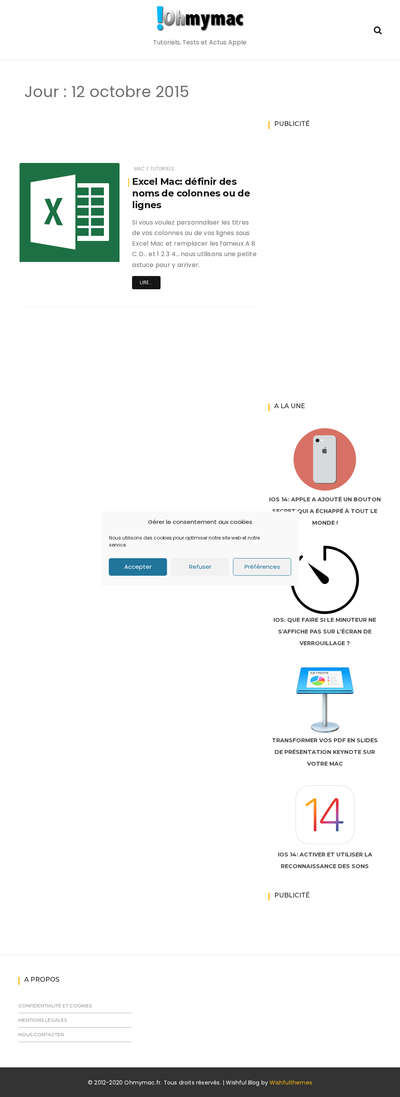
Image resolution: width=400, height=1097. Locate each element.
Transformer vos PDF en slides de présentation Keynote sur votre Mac (325, 752)
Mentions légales (42, 1020)
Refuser (200, 567)
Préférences (262, 567)
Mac (139, 168)
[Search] (378, 29)
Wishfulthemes (291, 1082)
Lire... (146, 282)
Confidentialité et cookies (55, 1006)
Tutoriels (162, 168)
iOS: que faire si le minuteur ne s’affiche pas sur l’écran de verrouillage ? (324, 631)
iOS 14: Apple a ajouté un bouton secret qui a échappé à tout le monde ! (325, 511)
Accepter (138, 567)
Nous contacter (41, 1034)
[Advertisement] (154, 139)
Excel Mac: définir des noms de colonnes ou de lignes (191, 193)
